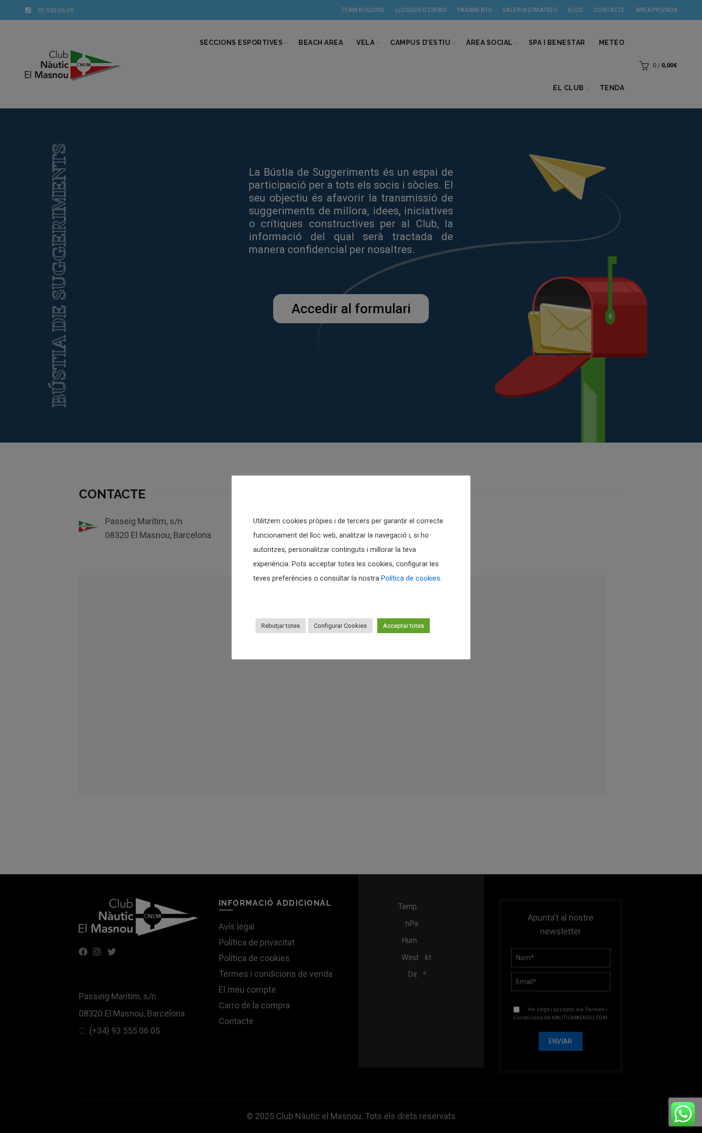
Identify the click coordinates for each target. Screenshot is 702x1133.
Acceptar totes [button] (403, 625)
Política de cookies (410, 578)
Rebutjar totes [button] (280, 625)
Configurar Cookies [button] (340, 625)
